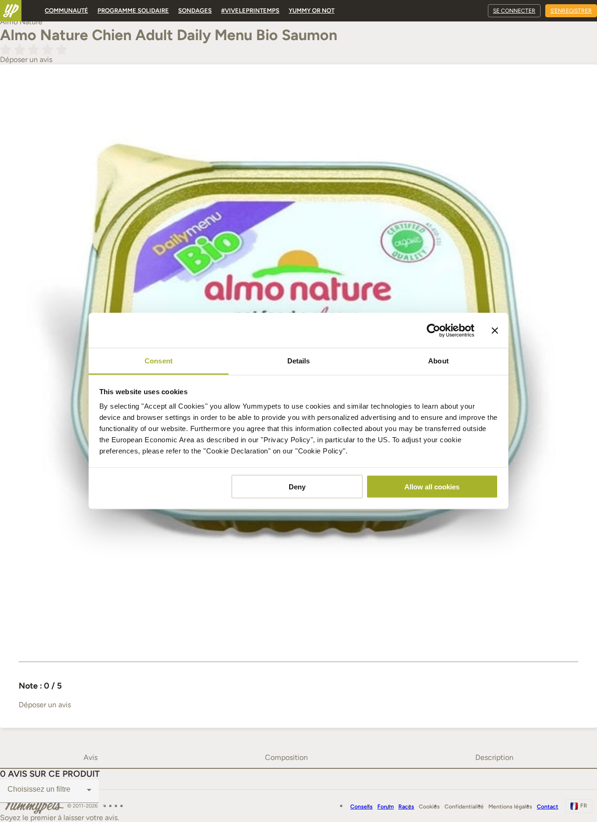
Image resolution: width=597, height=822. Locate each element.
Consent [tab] (159, 361)
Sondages (195, 10)
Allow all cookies (431, 486)
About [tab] (438, 361)
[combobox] (49, 789)
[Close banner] (495, 330)
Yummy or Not (311, 10)
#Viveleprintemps (250, 10)
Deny (297, 486)
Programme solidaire (133, 10)
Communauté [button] (66, 10)
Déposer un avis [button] (26, 59)
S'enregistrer (571, 10)
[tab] (90, 757)
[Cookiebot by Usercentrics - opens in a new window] (433, 330)
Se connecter (514, 10)
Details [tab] (298, 361)
